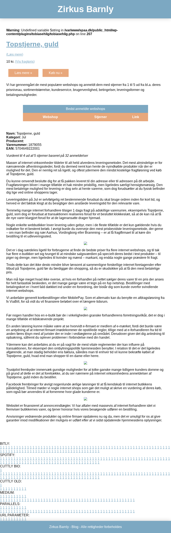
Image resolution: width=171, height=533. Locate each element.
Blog (75, 527)
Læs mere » (23, 73)
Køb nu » (55, 73)
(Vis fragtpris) (25, 61)
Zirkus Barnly (85, 9)
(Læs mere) (14, 54)
